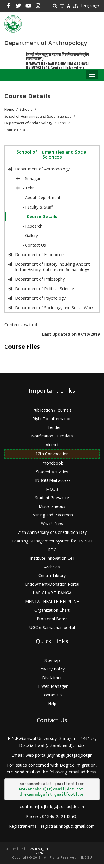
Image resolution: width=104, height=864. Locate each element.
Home (9, 109)
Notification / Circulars (52, 436)
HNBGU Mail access (52, 480)
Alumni (52, 444)
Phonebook (52, 463)
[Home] (13, 24)
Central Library (52, 575)
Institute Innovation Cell (52, 558)
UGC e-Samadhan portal (52, 627)
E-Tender (52, 427)
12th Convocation (52, 454)
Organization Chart (52, 610)
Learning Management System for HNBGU (52, 541)
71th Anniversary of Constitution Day (52, 532)
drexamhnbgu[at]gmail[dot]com (52, 794)
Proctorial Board (52, 618)
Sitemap (52, 660)
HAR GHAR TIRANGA (52, 593)
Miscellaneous (52, 506)
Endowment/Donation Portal (52, 584)
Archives (52, 567)
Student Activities (52, 471)
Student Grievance (52, 497)
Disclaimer (52, 677)
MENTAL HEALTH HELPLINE (52, 601)
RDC (52, 549)
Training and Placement (52, 515)
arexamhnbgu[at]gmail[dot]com (50, 789)
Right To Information (52, 418)
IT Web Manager (52, 686)
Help (52, 703)
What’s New (52, 523)
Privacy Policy (52, 669)
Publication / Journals (52, 410)
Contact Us (52, 695)
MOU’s (52, 489)
